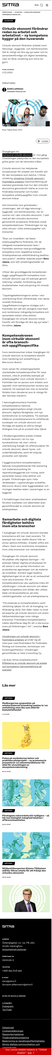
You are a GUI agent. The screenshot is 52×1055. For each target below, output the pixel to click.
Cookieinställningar (12, 1031)
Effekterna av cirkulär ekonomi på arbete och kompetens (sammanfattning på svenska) (24, 666)
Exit (29, 1053)
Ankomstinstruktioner (14, 949)
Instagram (7, 1006)
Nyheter (18, 12)
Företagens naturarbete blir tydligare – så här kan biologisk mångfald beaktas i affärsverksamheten (25, 818)
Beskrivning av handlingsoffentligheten (23, 1041)
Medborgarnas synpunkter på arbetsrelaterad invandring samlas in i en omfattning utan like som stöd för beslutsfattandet (25, 706)
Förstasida (7, 12)
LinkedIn (7, 1003)
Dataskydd (8, 1027)
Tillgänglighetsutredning (15, 1037)
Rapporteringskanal (13, 1034)
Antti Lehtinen (15, 89)
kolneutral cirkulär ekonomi (17, 155)
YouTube (7, 1009)
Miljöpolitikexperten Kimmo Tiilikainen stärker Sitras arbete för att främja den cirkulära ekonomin (24, 870)
